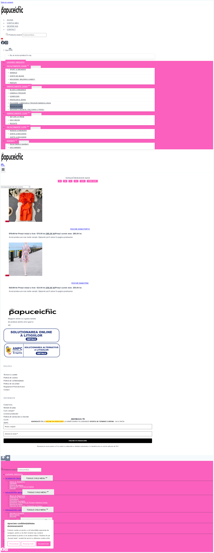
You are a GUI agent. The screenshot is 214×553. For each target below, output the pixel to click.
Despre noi (12, 26)
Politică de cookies (11, 378)
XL (76, 181)
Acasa (10, 20)
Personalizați (13, 544)
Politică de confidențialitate (14, 381)
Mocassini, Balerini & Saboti (22, 79)
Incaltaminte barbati (19, 144)
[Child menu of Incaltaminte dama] (36, 67)
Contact (11, 29)
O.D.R (6, 420)
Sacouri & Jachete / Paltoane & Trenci (27, 110)
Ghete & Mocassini (18, 134)
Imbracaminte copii (13, 510)
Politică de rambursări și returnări (16, 417)
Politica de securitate (11, 384)
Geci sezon (15, 120)
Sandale (13, 73)
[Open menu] (3, 170)
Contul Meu (13, 23)
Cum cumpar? (9, 411)
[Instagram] (6, 43)
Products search (15, 35)
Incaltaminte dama (13, 478)
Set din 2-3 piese (17, 117)
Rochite (13, 123)
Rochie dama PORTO (80, 229)
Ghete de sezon (17, 76)
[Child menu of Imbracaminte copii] (36, 114)
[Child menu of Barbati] (24, 141)
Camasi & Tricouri (18, 93)
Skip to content (7, 2)
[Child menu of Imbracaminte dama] (37, 87)
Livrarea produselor (11, 414)
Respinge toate (28, 544)
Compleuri (14, 96)
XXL (82, 181)
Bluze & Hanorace (18, 90)
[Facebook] (3, 43)
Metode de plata (10, 408)
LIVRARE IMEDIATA (15, 62)
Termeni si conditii (10, 375)
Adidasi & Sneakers (18, 130)
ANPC (6, 423)
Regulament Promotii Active (14, 387)
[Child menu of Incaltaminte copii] (36, 128)
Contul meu (8, 405)
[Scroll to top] (3, 458)
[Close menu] (1, 463)
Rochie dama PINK (80, 283)
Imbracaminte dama (13, 492)
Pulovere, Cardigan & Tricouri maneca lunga (30, 103)
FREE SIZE (92, 181)
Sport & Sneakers (18, 69)
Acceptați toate (43, 544)
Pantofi (13, 83)
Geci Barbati (15, 147)
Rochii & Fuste (16, 106)
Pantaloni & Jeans (18, 100)
